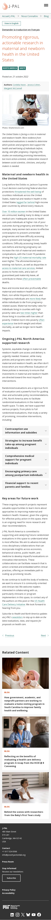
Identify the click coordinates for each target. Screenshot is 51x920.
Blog (46, 16)
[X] (23, 914)
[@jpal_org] (17, 915)
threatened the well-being (28, 191)
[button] (25, 430)
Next (43, 635)
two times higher (29, 312)
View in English (11, 23)
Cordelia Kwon (19, 84)
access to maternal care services (18, 268)
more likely (35, 298)
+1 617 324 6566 (9, 851)
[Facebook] (39, 915)
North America (10, 68)
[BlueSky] (28, 915)
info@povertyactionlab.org (13, 855)
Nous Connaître (29, 16)
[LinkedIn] (12, 915)
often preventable (31, 278)
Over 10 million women (13, 211)
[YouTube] (33, 915)
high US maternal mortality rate (29, 257)
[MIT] (25, 907)
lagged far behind (25, 202)
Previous (9, 635)
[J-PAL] (10, 6)
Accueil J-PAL (8, 16)
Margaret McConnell (13, 88)
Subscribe (11, 878)
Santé (22, 68)
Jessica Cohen (34, 84)
